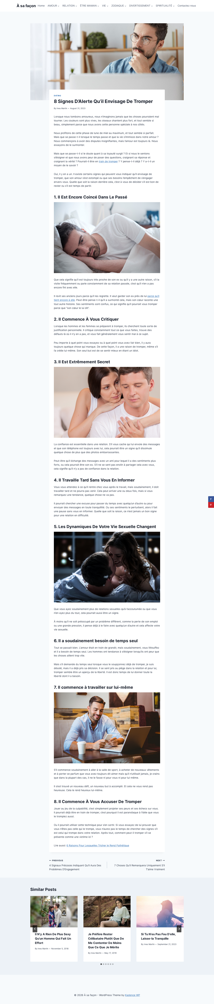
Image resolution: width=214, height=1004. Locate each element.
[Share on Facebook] (211, 499)
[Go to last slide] (35, 928)
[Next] (179, 928)
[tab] (101, 964)
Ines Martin (62, 108)
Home (41, 5)
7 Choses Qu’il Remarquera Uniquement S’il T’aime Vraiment (139, 865)
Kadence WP (132, 995)
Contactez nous (187, 5)
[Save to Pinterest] (211, 505)
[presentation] (54, 911)
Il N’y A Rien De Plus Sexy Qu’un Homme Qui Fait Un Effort (53, 938)
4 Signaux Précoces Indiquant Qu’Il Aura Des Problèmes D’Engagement (75, 865)
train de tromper (108, 161)
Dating (57, 96)
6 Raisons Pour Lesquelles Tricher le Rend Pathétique (98, 845)
